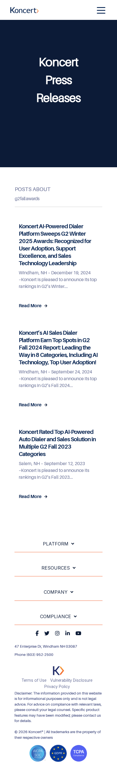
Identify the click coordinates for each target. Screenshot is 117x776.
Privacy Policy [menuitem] (57, 686)
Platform (55, 544)
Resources (55, 568)
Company (56, 592)
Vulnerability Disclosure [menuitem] (71, 680)
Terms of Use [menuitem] (34, 680)
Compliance (55, 616)
